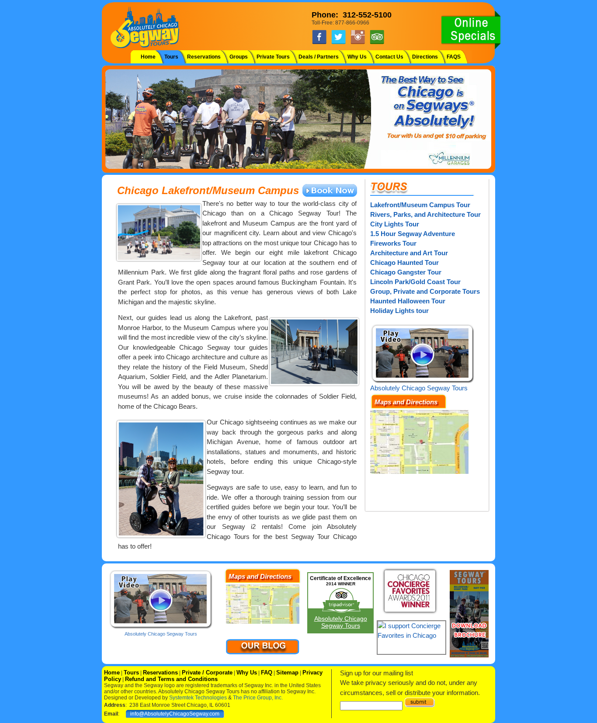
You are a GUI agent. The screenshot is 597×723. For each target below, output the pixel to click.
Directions (425, 57)
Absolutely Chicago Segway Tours (419, 388)
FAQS (454, 57)
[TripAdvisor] (377, 43)
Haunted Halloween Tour (407, 301)
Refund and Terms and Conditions (171, 679)
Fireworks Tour (393, 243)
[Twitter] (338, 43)
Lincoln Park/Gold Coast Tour (415, 281)
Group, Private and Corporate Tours (425, 291)
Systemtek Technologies (198, 698)
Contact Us (389, 57)
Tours (171, 57)
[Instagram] (357, 43)
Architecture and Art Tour (409, 253)
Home (148, 57)
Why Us (357, 57)
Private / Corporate (207, 672)
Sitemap (287, 672)
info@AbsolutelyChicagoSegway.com (174, 714)
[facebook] (319, 43)
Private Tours (273, 57)
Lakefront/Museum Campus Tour (420, 205)
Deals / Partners (318, 57)
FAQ (266, 672)
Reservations (204, 57)
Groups (238, 57)
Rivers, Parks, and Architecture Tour (425, 214)
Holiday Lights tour (399, 310)
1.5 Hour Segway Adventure (412, 233)
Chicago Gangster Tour (405, 272)
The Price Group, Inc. (258, 698)
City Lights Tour (394, 224)
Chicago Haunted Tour (404, 262)
